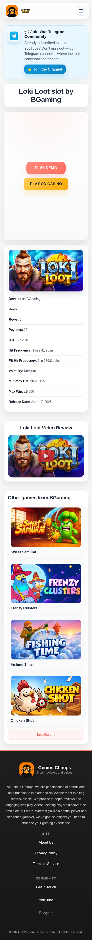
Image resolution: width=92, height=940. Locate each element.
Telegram (46, 913)
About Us (46, 842)
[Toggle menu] (81, 11)
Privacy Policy (46, 853)
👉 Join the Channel (45, 69)
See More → (46, 734)
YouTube (46, 900)
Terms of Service (46, 864)
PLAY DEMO (46, 168)
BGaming (33, 299)
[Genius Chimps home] (18, 11)
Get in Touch (46, 887)
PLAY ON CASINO (46, 184)
